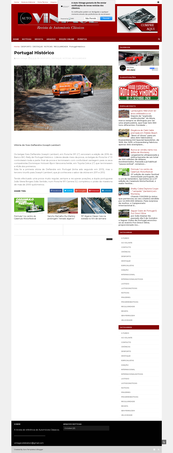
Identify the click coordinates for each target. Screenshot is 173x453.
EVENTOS (82, 39)
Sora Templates (29, 449)
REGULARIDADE (61, 46)
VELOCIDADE (126, 320)
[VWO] (71, 19)
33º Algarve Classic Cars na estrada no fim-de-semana (93, 217)
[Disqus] (63, 273)
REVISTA (39, 39)
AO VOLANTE (126, 243)
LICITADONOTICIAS (129, 288)
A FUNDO (125, 238)
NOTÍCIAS (26, 39)
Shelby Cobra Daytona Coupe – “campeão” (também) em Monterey (144, 191)
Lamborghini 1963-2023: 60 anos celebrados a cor (143, 112)
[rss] (158, 449)
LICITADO (125, 284)
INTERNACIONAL (128, 274)
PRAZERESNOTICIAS (129, 302)
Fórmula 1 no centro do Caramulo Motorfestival (25, 217)
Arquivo (53, 2)
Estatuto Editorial (28, 2)
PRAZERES (125, 297)
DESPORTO (26, 46)
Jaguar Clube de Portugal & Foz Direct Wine (144, 212)
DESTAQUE (38, 46)
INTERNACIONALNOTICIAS (132, 279)
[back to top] (164, 442)
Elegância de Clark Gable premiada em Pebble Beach (144, 131)
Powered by (65, 19)
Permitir (106, 18)
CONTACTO (126, 247)
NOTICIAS (48, 46)
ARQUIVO (51, 39)
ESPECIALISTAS (127, 265)
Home (16, 2)
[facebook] (158, 2)
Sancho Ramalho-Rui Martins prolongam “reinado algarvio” (61, 217)
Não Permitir (90, 18)
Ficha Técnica (43, 2)
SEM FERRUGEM (128, 315)
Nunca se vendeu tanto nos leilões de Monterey (144, 151)
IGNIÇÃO (125, 270)
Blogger (40, 449)
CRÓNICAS (125, 252)
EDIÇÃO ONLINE (66, 39)
